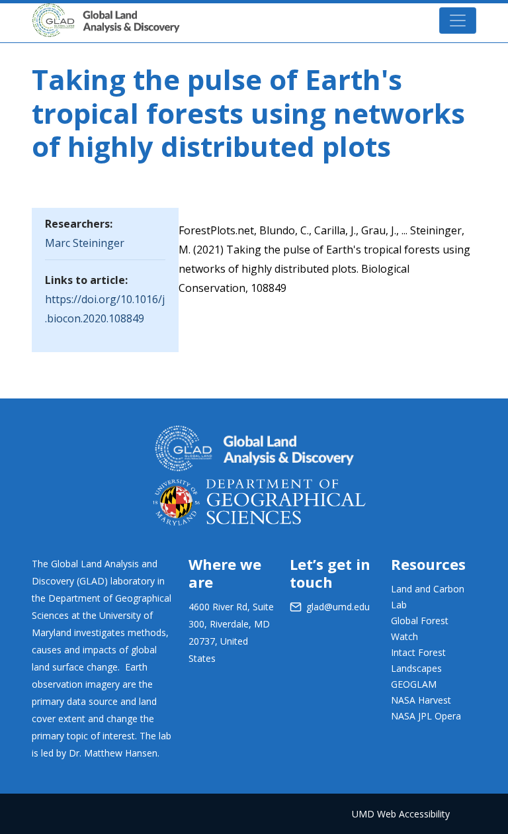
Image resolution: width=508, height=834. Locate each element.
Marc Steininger (84, 243)
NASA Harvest (421, 700)
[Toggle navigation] (457, 20)
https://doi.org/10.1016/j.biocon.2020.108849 (105, 309)
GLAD (199, 13)
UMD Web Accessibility (401, 814)
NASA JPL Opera (426, 716)
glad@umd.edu (338, 606)
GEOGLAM (414, 684)
